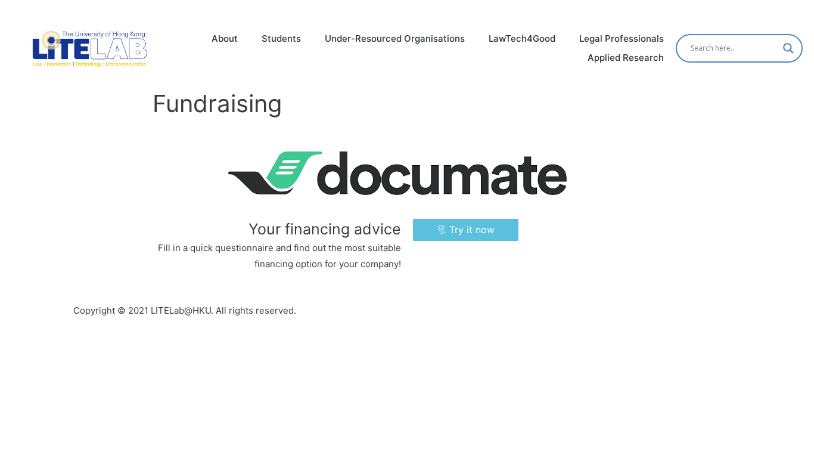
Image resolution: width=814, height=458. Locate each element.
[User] (802, 11)
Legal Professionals (621, 38)
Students (281, 38)
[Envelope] (780, 11)
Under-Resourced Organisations (395, 38)
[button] (465, 230)
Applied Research (626, 57)
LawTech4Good (522, 38)
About (225, 38)
